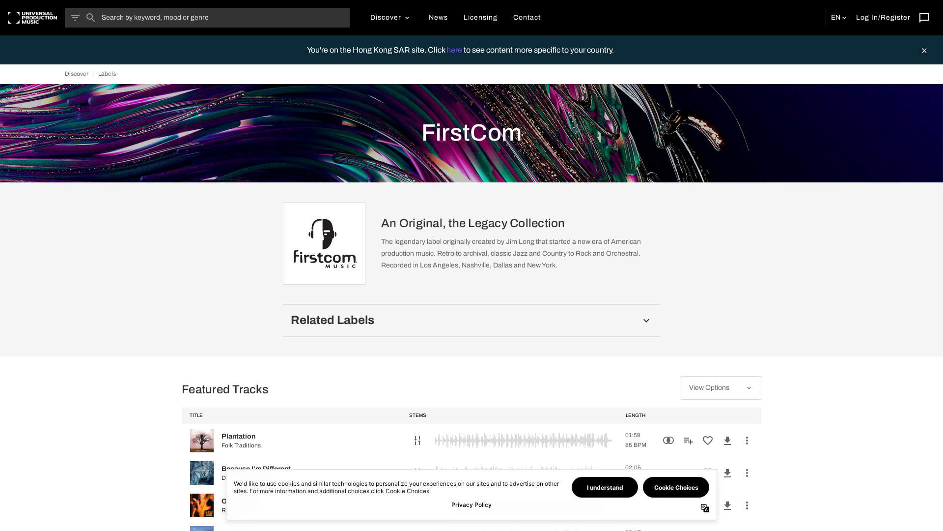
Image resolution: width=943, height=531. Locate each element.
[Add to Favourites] (708, 440)
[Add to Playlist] (688, 440)
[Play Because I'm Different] (202, 473)
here (455, 50)
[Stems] (417, 440)
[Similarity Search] (668, 440)
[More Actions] (747, 440)
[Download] (727, 440)
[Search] (91, 18)
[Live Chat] (924, 18)
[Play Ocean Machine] (202, 505)
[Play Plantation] (202, 440)
